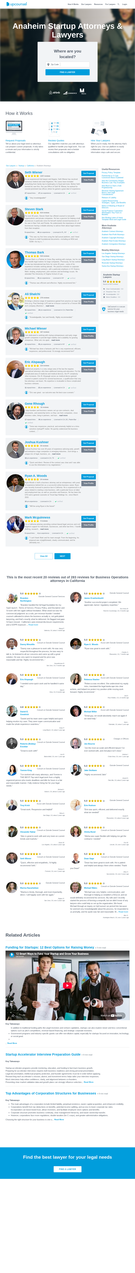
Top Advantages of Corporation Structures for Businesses (51, 1093)
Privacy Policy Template (111, 173)
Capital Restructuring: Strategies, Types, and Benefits (114, 202)
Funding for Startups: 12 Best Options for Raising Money (50, 947)
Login (124, 4)
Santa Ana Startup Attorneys (113, 266)
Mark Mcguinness (37, 517)
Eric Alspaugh (35, 362)
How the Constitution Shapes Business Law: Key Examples (113, 182)
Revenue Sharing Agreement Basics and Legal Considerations (113, 192)
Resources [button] (98, 4)
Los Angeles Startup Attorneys (113, 253)
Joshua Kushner (37, 442)
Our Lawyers (86, 4)
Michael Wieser (36, 328)
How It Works (73, 4)
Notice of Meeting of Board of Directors (113, 207)
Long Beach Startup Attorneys (113, 260)
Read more (33, 625)
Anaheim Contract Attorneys (112, 231)
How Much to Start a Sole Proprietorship (111, 187)
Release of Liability (109, 198)
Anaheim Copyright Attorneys (113, 238)
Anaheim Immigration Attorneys (114, 244)
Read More (12, 1043)
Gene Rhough (35, 403)
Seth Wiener (33, 172)
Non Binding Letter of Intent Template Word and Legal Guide (114, 218)
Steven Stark (34, 209)
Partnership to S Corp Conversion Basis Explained (112, 177)
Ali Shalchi (32, 294)
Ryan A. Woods (36, 475)
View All (43, 556)
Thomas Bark (34, 252)
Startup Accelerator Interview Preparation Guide (43, 1054)
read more (50, 306)
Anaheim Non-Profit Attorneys (113, 235)
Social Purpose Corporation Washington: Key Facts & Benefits (112, 212)
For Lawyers (110, 4)
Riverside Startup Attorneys (112, 263)
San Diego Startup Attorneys (113, 257)
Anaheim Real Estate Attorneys (114, 241)
